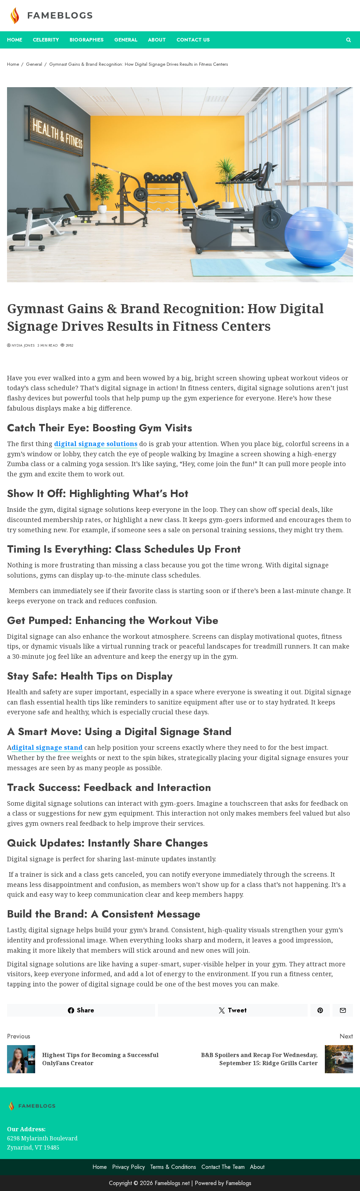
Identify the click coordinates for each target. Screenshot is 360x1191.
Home (14, 39)
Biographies (87, 39)
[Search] (348, 40)
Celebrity (46, 39)
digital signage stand (47, 747)
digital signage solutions (95, 443)
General (125, 39)
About (157, 39)
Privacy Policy (128, 1167)
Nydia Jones (23, 345)
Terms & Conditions (173, 1167)
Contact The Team (223, 1167)
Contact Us (193, 39)
